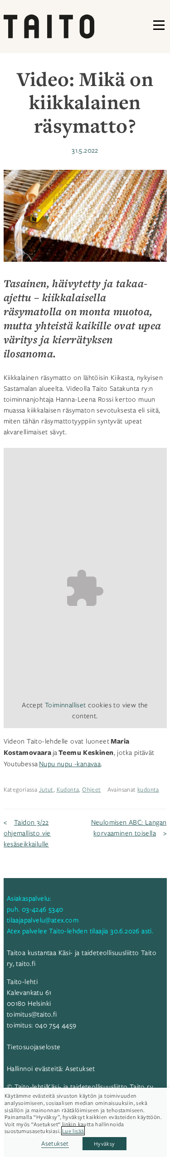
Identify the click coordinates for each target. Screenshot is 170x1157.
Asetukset (80, 1068)
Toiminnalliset (65, 704)
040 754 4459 (56, 1024)
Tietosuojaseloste (34, 1046)
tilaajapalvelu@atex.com (42, 919)
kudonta (148, 789)
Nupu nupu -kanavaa (70, 763)
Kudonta (68, 789)
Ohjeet (91, 789)
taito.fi (25, 963)
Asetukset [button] (55, 1143)
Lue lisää (73, 1130)
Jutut (46, 789)
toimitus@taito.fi (32, 1013)
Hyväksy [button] (104, 1143)
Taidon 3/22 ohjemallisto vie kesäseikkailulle (27, 832)
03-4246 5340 (42, 908)
